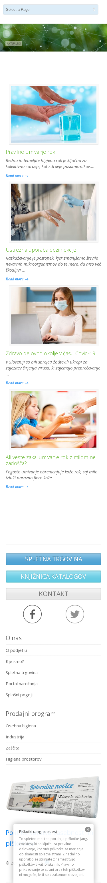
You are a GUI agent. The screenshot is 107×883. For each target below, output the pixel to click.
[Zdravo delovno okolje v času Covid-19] (53, 315)
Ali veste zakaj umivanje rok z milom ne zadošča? (51, 460)
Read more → (17, 175)
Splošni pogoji (19, 694)
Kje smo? (15, 661)
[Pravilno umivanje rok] (53, 114)
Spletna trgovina (22, 672)
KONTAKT (53, 593)
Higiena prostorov (24, 759)
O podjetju (16, 650)
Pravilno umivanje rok (30, 151)
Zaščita (12, 748)
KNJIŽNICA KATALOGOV (53, 576)
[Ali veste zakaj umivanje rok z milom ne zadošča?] (53, 419)
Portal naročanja (22, 683)
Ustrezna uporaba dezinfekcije (41, 249)
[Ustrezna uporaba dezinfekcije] (53, 212)
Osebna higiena (21, 725)
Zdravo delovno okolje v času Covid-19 (50, 353)
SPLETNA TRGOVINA (53, 559)
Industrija (15, 737)
